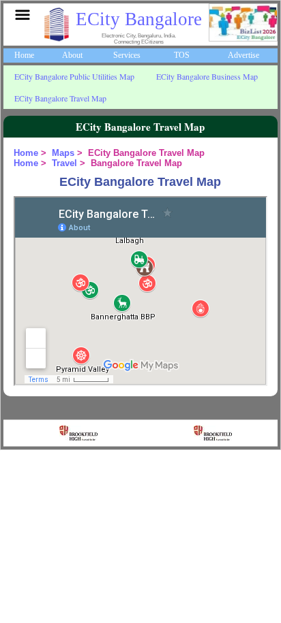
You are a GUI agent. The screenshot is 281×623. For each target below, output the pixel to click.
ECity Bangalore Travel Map (60, 98)
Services (126, 55)
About (72, 55)
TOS (182, 55)
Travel (64, 163)
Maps (63, 153)
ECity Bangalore (139, 19)
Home (24, 55)
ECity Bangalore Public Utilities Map (74, 76)
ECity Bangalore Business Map (207, 76)
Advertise (243, 55)
